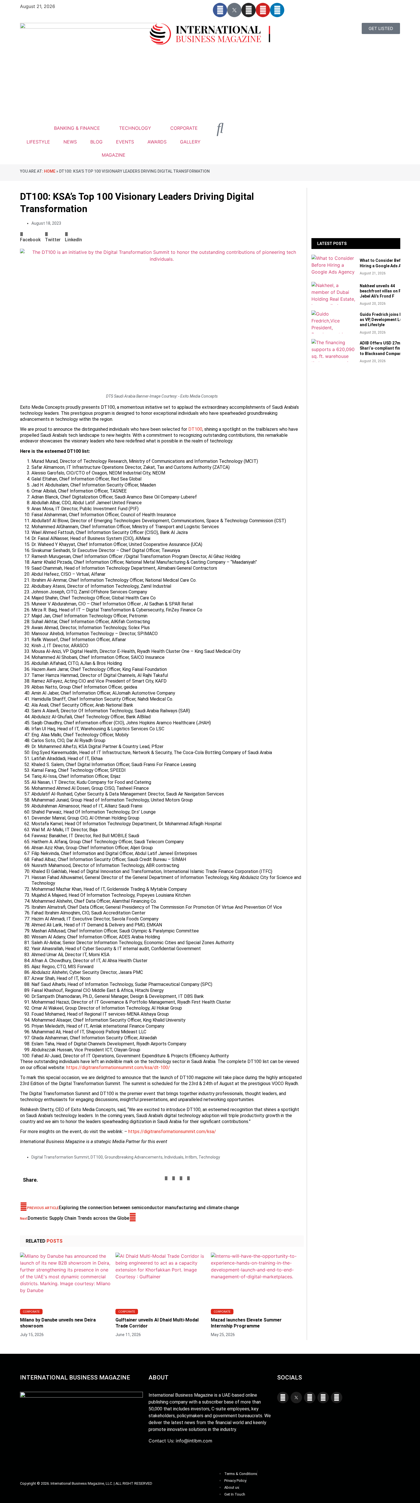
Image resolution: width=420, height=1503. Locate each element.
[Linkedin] (277, 10)
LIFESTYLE (38, 142)
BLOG (96, 142)
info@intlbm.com (194, 1441)
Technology (209, 1157)
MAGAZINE (113, 155)
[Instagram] (248, 10)
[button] (30, 237)
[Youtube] (263, 10)
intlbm (191, 1157)
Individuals (173, 1157)
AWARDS (157, 142)
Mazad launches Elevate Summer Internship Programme (246, 1323)
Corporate (31, 1311)
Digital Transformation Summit (60, 1157)
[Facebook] (220, 10)
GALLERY (190, 142)
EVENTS (125, 142)
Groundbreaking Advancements (134, 1157)
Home (49, 171)
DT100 (195, 429)
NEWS (70, 142)
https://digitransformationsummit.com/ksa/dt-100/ (118, 1067)
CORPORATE (184, 128)
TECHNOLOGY (135, 128)
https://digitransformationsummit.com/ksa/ (172, 1131)
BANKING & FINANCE (77, 128)
